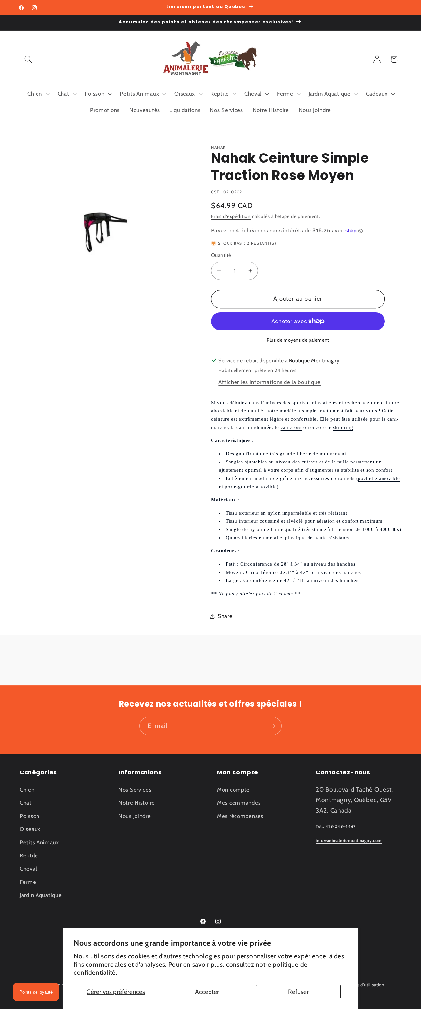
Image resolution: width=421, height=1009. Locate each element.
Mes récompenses (240, 816)
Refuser (298, 991)
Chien (27, 789)
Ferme (28, 882)
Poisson (29, 816)
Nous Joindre (134, 816)
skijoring (343, 427)
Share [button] (225, 616)
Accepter (207, 991)
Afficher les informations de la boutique (269, 382)
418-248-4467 (340, 826)
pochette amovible (379, 478)
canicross (291, 427)
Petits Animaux (39, 842)
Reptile (29, 855)
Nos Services (135, 789)
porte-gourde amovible (251, 486)
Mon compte (233, 789)
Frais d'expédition (231, 216)
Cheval (28, 868)
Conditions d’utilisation (360, 984)
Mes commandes (238, 802)
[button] (28, 59)
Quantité (221, 255)
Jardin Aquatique (41, 895)
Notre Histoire (136, 802)
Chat (26, 802)
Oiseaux (30, 829)
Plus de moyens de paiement (298, 340)
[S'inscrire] (272, 726)
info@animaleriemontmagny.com (349, 840)
